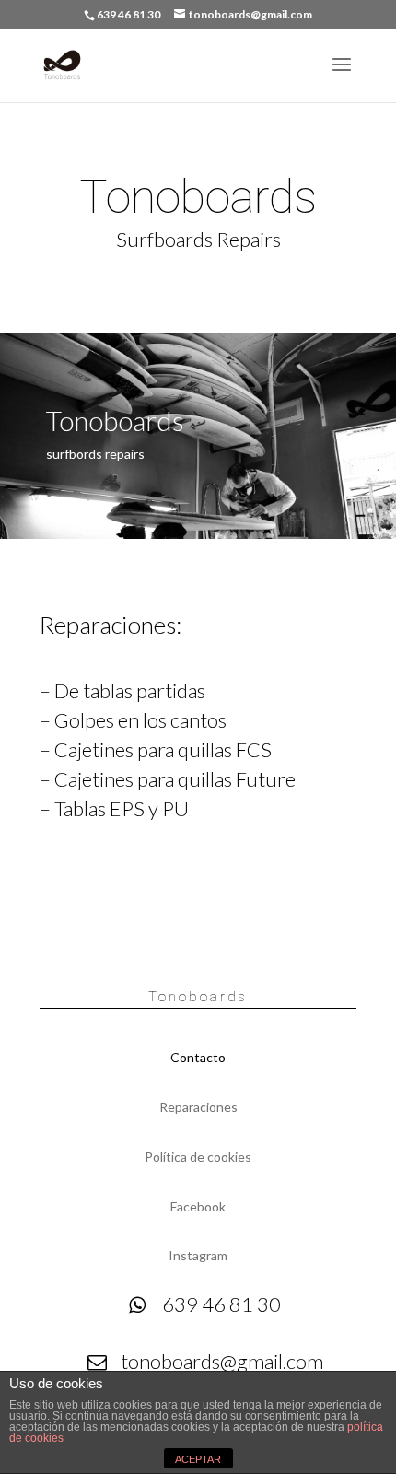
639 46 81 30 (221, 1304)
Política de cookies (198, 1156)
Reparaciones (198, 1107)
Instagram (198, 1255)
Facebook (198, 1206)
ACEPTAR (198, 1459)
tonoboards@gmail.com (222, 1361)
